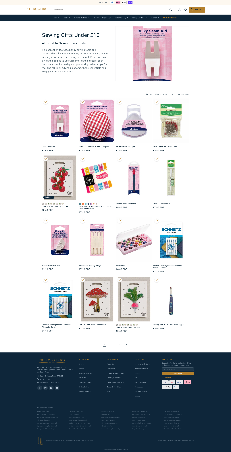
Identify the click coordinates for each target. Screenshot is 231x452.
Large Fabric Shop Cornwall (141, 429)
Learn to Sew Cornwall (171, 426)
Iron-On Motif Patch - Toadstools (92, 325)
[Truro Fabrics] (37, 10)
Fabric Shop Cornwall (76, 411)
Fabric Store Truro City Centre (78, 429)
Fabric (81, 369)
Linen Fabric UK (74, 414)
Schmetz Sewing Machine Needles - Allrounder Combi (57, 326)
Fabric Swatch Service (115, 382)
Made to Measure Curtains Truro (79, 423)
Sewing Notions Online (171, 417)
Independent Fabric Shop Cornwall (48, 429)
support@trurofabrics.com (49, 382)
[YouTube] (57, 387)
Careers (137, 396)
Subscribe (178, 373)
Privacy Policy (161, 440)
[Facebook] (39, 387)
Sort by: (149, 94)
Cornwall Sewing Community (110, 429)
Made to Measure (170, 17)
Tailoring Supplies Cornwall (78, 420)
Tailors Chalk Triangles (125, 147)
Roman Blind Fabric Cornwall (141, 423)
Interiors (154, 17)
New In (56, 17)
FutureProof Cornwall (121, 449)
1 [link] (104, 344)
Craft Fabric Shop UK (139, 420)
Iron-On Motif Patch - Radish (128, 327)
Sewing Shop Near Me (108, 420)
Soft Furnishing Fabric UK (109, 423)
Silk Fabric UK (105, 414)
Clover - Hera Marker (161, 204)
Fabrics (66, 17)
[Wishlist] (185, 9)
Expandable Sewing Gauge (90, 266)
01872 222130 (45, 379)
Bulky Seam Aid (48, 147)
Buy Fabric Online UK (107, 411)
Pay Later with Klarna (143, 364)
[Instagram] (45, 387)
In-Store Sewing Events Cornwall (80, 426)
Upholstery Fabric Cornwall (141, 414)
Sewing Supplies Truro (76, 417)
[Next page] (126, 345)
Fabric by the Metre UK (171, 411)
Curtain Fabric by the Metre (173, 414)
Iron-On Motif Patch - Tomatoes (55, 206)
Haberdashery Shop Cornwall (110, 417)
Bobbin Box (120, 266)
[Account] (179, 9)
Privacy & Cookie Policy (115, 373)
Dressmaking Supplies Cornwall (47, 417)
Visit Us (137, 373)
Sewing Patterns (80, 17)
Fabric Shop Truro (43, 411)
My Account (139, 387)
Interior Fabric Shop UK (171, 423)
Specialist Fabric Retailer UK (173, 429)
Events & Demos (85, 391)
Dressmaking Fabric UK (140, 411)
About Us (110, 364)
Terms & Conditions (114, 387)
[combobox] (110, 9)
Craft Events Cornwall (139, 426)
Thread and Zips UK (43, 420)
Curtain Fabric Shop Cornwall (47, 423)
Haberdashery (120, 17)
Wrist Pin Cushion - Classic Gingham (94, 147)
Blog (108, 391)
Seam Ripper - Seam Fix (126, 204)
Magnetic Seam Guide (51, 266)
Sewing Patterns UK (138, 417)
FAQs (136, 378)
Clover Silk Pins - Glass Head (165, 147)
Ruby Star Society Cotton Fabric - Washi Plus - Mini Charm (95, 207)
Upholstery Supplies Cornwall (47, 426)
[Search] (171, 9)
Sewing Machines (138, 17)
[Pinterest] (51, 387)
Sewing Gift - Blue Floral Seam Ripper (168, 325)
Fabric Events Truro (107, 426)
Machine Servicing (141, 369)
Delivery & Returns (114, 378)
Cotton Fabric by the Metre (46, 414)
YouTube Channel (141, 391)
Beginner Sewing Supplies (172, 420)
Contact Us (111, 369)
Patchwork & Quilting (101, 17)
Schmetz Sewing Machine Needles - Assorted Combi (168, 267)
